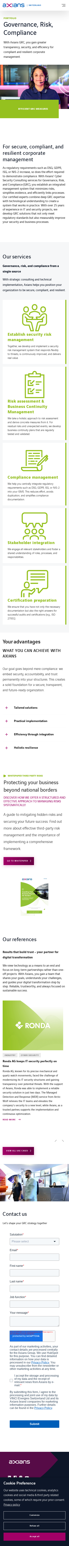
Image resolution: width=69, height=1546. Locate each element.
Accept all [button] (34, 1536)
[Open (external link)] (19, 1463)
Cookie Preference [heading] (20, 1483)
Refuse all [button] (34, 1525)
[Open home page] (13, 5)
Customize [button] (35, 1515)
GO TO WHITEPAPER (17, 861)
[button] (55, 1141)
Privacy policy (12, 1504)
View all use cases (17, 1150)
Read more (9, 1120)
